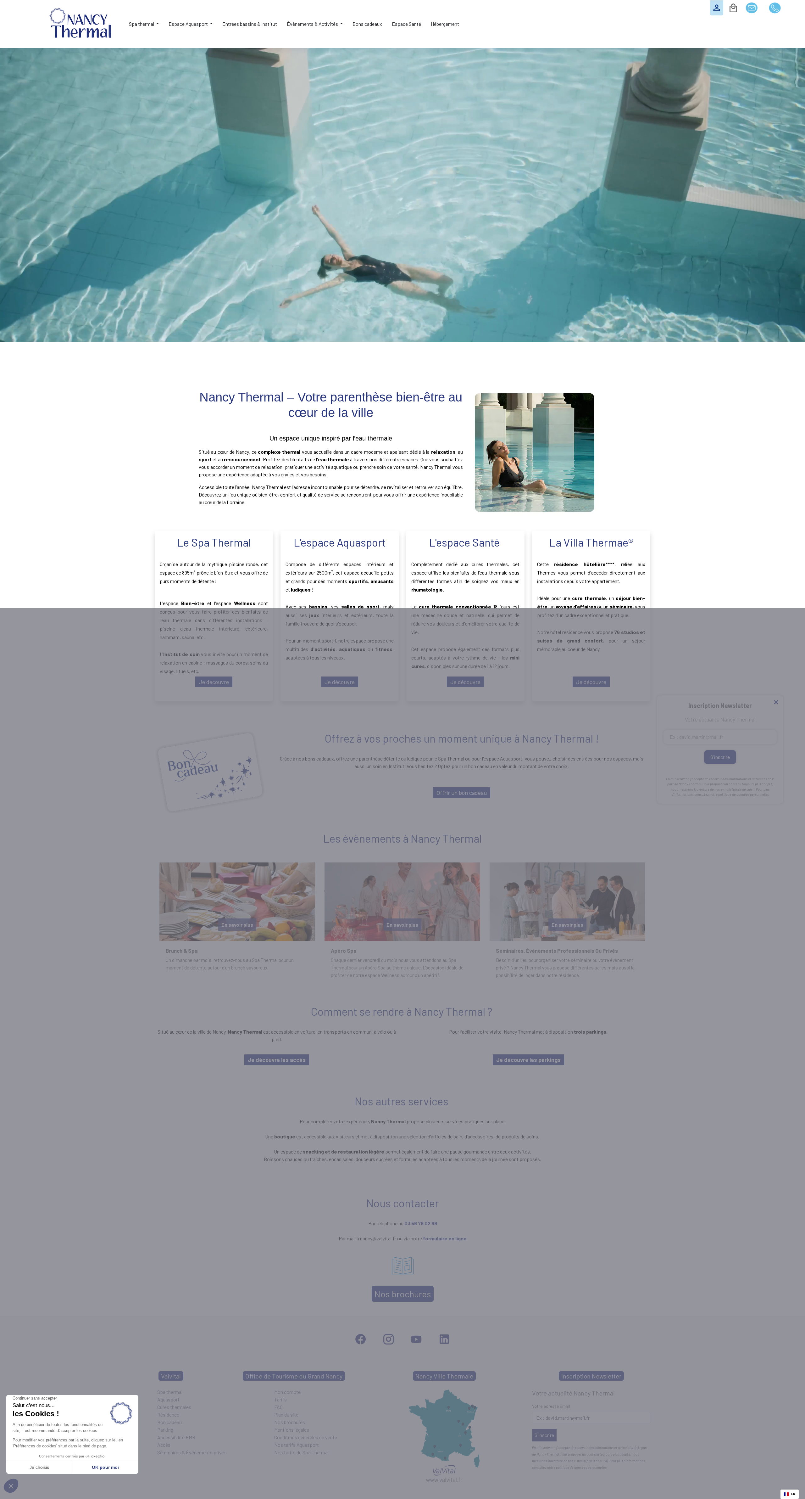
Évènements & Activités (313, 24)
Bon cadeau (169, 1422)
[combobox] (789, 1494)
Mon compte (287, 1392)
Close (775, 702)
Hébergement (445, 24)
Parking (165, 1430)
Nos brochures (402, 1293)
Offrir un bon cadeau (461, 792)
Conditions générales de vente (305, 1437)
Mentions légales (291, 1430)
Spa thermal (142, 24)
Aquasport (168, 1399)
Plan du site (286, 1415)
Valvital (171, 1376)
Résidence (168, 1415)
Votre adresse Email (551, 1406)
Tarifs (280, 1399)
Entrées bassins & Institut (249, 24)
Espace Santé (406, 24)
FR (793, 1494)
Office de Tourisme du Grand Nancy (293, 1376)
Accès (163, 1445)
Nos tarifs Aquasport (296, 1445)
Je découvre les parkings (528, 1059)
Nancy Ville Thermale (444, 1376)
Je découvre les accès (277, 1059)
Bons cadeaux (367, 24)
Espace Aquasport (189, 24)
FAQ (278, 1407)
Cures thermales (174, 1407)
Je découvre (214, 681)
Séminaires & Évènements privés (192, 1452)
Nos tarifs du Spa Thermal (301, 1452)
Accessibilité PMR (176, 1437)
